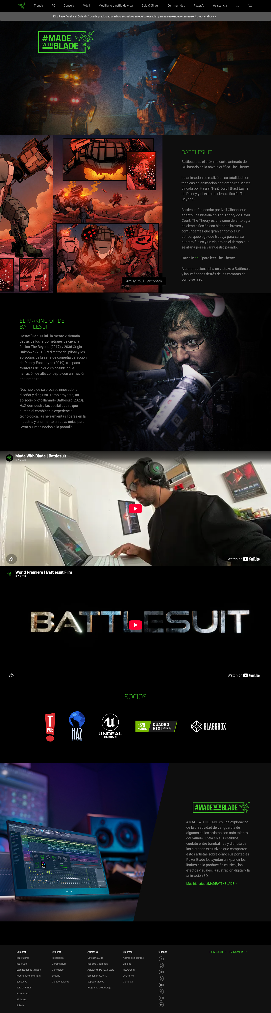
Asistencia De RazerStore (100, 969)
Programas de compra (28, 975)
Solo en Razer (23, 987)
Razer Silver (22, 993)
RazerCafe (21, 963)
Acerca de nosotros (133, 958)
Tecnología (58, 958)
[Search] (237, 6)
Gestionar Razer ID (97, 975)
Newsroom (129, 969)
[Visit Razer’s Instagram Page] (161, 965)
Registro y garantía (97, 963)
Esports (56, 975)
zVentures (128, 975)
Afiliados (21, 999)
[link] (21, 6)
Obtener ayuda (95, 958)
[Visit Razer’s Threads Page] (161, 972)
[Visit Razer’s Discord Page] (161, 1004)
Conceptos (57, 969)
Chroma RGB (59, 963)
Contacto (128, 981)
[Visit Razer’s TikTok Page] (161, 991)
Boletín (20, 1005)
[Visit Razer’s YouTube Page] (161, 985)
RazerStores (22, 958)
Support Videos (95, 981)
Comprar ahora (205, 16)
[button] (250, 5)
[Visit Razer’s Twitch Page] (161, 998)
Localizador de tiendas (28, 969)
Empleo (127, 963)
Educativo (21, 981)
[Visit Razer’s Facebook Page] (161, 959)
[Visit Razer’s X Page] (161, 978)
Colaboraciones (60, 981)
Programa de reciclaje (99, 987)
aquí (198, 258)
